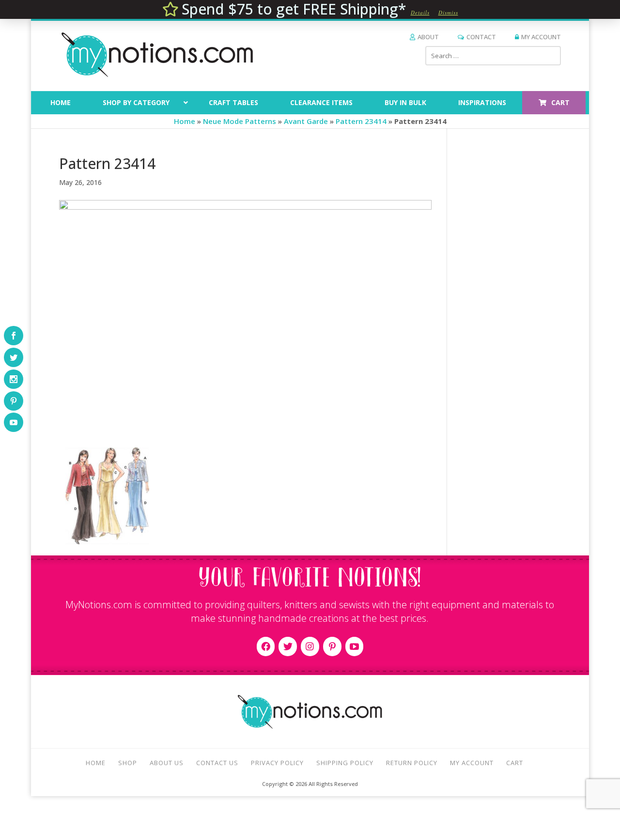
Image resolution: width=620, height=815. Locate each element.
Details (420, 12)
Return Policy (411, 762)
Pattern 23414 (361, 121)
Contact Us (217, 762)
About (428, 36)
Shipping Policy (344, 762)
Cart (514, 762)
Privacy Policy (277, 762)
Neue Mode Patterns (239, 121)
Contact (481, 36)
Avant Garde (306, 121)
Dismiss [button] (448, 12)
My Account (541, 36)
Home (184, 121)
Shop (127, 762)
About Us (167, 762)
